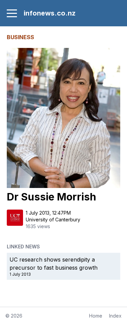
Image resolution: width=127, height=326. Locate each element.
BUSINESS (20, 37)
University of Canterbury (53, 219)
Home (95, 316)
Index (115, 316)
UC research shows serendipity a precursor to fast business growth (53, 263)
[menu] (12, 13)
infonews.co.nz (50, 13)
